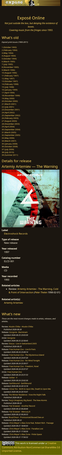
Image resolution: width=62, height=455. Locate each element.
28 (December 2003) (11, 124)
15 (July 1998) (8, 87)
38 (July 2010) (8, 152)
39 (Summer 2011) (10, 155)
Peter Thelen (41, 292)
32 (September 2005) (11, 135)
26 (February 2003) (10, 118)
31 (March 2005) (9, 132)
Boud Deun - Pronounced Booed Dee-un (26, 417)
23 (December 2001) (11, 109)
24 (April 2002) (8, 112)
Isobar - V (13, 377)
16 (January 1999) (9, 89)
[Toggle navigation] (9, 10)
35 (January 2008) (9, 143)
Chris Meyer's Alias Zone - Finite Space (25, 434)
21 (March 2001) (9, 104)
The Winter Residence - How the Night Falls (27, 394)
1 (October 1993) (9, 47)
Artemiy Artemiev (13, 302)
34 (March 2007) (9, 141)
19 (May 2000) (8, 98)
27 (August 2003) (9, 121)
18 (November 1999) (11, 95)
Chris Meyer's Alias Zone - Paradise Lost (26, 428)
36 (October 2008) (10, 146)
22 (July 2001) (8, 107)
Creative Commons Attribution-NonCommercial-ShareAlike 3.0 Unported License (31, 446)
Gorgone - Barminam (18, 332)
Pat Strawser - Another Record (22, 406)
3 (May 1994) (7, 53)
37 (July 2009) (8, 149)
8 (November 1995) (10, 67)
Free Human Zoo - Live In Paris (22, 349)
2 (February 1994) (9, 50)
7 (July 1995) (7, 64)
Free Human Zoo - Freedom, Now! (24, 366)
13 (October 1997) (10, 81)
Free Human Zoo (14, 372)
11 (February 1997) (10, 75)
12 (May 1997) (8, 78)
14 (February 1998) (10, 84)
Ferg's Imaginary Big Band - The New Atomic (28, 400)
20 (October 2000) (10, 101)
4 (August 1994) (9, 55)
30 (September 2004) (11, 129)
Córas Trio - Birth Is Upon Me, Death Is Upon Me (30, 389)
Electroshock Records (16, 233)
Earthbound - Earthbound (20, 383)
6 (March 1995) (8, 61)
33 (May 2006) (8, 138)
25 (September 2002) (11, 115)
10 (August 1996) (9, 72)
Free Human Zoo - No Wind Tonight (24, 360)
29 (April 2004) (8, 126)
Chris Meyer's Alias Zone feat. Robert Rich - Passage (31, 423)
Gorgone (11, 338)
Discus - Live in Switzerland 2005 (23, 343)
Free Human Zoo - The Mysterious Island (26, 355)
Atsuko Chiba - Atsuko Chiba (21, 326)
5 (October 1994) (9, 58)
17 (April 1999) (8, 92)
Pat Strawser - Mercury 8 (19, 411)
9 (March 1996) (8, 70)
